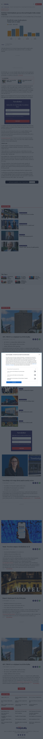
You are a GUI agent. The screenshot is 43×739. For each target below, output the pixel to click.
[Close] (40, 355)
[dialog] (21, 369)
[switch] (34, 371)
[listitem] (21, 369)
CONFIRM (14, 382)
